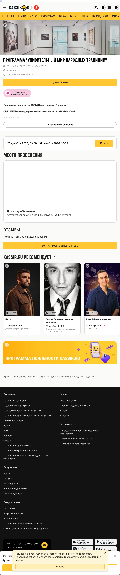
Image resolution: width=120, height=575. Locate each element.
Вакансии (65, 415)
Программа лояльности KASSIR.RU (22, 410)
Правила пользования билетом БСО (22, 523)
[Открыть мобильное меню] (4, 7)
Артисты (7, 425)
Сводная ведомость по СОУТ (76, 405)
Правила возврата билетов (17, 445)
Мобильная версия (13, 420)
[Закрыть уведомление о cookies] (105, 552)
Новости (7, 435)
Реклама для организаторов (75, 443)
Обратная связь (68, 400)
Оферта (7, 440)
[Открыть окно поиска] (96, 7)
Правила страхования (15, 400)
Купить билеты (60, 82)
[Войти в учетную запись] (116, 7)
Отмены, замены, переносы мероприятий (25, 528)
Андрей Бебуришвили (15, 488)
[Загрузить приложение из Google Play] (106, 542)
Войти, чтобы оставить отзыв (60, 245)
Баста (6, 473)
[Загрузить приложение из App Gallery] (82, 549)
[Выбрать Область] (109, 7)
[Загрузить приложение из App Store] (82, 542)
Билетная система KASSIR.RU (76, 438)
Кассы (63, 410)
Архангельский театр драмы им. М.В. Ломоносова (60, 330)
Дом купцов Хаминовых (20, 74)
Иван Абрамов (11, 483)
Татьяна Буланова (12, 493)
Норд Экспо (91, 329)
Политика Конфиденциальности (20, 450)
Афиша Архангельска (14, 376)
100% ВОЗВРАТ (11, 508)
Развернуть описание (61, 124)
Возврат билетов (12, 518)
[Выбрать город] (103, 7)
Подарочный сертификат (16, 405)
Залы (6, 430)
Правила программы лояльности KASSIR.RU (27, 415)
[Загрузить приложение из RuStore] (106, 549)
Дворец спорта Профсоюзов (18, 329)
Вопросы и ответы (13, 513)
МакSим (7, 478)
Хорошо (60, 566)
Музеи (31, 376)
